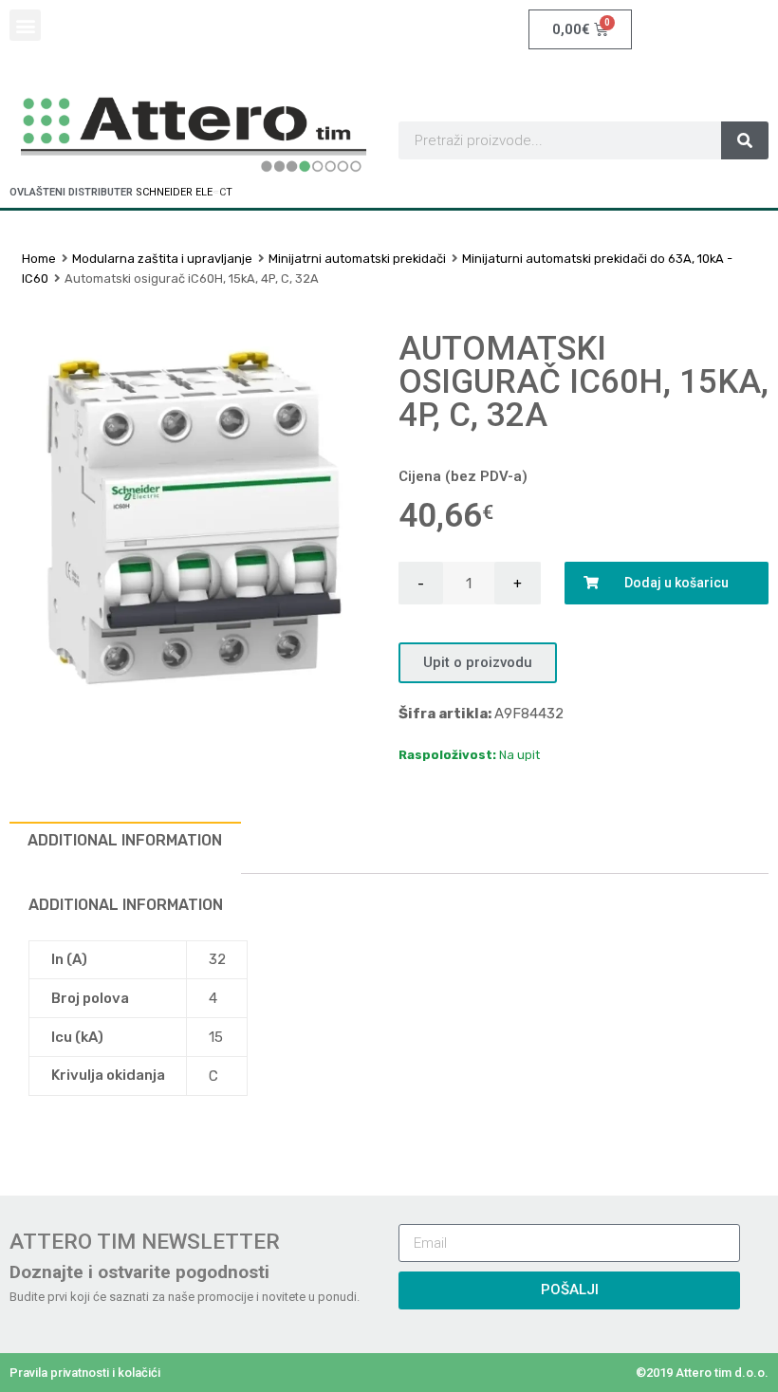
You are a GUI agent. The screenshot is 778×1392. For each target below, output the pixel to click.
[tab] (125, 848)
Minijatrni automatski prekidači (357, 258)
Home (39, 258)
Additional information (125, 840)
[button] (25, 25)
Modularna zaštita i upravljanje (162, 258)
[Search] (745, 140)
